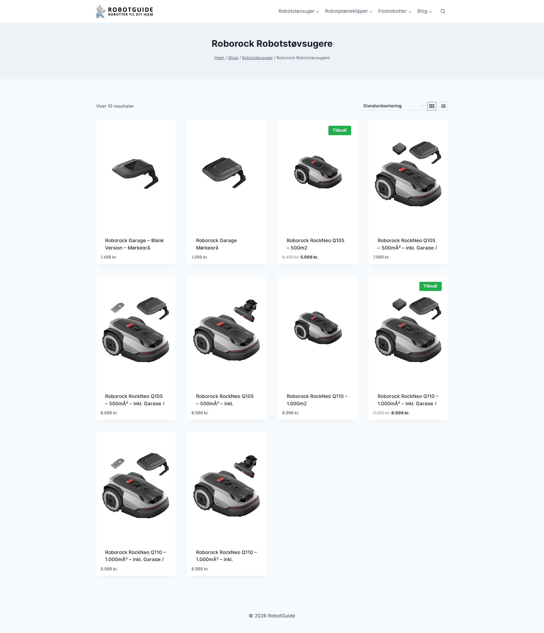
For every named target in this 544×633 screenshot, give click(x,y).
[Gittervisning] (431, 106)
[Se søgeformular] (443, 11)
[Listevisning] (443, 106)
